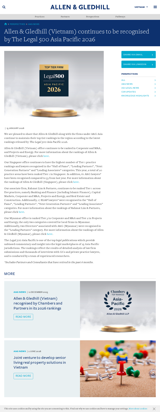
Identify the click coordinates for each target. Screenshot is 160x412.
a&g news (127, 84)
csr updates (128, 92)
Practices (40, 17)
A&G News (34, 24)
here (46, 156)
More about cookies (138, 409)
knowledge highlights (135, 96)
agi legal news (130, 88)
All (123, 80)
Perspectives (92, 17)
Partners (65, 17)
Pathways (120, 17)
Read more (23, 316)
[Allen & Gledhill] (80, 7)
